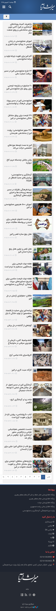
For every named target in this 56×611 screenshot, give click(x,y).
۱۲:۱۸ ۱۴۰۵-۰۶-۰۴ (9, 238)
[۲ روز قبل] (42, 29)
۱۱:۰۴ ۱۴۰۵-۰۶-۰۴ (9, 255)
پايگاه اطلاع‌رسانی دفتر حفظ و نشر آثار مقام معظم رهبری (35, 494)
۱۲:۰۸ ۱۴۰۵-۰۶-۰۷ (9, 151)
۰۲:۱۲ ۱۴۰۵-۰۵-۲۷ (9, 453)
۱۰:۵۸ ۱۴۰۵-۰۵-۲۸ (9, 421)
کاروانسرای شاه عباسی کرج (20, 355)
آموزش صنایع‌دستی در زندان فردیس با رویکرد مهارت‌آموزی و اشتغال (19, 44)
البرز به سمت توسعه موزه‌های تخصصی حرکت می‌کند (20, 147)
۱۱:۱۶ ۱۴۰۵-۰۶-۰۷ (9, 184)
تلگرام (50, 545)
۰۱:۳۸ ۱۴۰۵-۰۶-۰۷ (9, 92)
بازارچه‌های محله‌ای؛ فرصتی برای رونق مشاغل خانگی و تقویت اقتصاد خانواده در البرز (18, 464)
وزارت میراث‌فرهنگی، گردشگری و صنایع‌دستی (39, 510)
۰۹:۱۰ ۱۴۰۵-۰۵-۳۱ (9, 373)
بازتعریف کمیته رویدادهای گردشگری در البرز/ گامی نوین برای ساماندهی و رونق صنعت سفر (19, 29)
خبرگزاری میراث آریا (47, 7)
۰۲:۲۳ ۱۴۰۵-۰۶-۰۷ (9, 62)
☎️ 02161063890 (47, 557)
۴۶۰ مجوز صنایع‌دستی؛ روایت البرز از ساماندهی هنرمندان (19, 132)
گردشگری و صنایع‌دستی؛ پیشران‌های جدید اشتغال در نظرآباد (20, 177)
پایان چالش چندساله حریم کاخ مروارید (19, 162)
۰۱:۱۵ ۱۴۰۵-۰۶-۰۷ (9, 107)
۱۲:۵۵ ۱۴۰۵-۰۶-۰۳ (9, 291)
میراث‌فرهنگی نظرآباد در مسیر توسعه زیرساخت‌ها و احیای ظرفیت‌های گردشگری (19, 192)
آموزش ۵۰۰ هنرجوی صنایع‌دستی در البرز (18, 206)
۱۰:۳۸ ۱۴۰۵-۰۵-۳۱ (9, 358)
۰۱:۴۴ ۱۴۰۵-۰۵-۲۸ (9, 406)
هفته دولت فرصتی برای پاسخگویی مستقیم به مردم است (18, 265)
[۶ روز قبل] (42, 283)
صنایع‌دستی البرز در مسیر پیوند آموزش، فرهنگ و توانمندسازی (19, 102)
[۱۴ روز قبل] (42, 466)
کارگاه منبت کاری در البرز (22, 370)
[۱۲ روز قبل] (42, 389)
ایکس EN (48, 530)
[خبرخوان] (26, 595)
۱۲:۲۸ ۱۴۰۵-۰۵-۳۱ (9, 329)
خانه (27, 589)
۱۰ (3, 477)
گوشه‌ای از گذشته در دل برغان (19, 325)
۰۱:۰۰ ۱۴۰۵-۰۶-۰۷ (9, 122)
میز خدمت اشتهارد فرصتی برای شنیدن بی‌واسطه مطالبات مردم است (19, 222)
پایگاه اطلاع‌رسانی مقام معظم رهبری (42, 498)
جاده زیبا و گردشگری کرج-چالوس (21, 401)
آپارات (50, 533)
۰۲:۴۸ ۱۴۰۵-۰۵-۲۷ (9, 441)
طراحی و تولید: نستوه (27, 607)
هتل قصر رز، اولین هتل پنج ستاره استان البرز (20, 251)
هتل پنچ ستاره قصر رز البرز (21, 234)
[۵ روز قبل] (42, 239)
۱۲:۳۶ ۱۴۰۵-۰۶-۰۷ (9, 137)
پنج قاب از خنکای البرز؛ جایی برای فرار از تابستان (18, 448)
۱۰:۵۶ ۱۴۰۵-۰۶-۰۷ (9, 199)
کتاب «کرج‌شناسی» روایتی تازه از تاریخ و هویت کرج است (18, 416)
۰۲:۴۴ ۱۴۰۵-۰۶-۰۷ (9, 50)
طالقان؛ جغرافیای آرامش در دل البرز (19, 297)
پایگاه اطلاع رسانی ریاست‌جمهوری (42, 506)
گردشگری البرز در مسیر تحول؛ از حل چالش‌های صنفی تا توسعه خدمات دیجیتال (19, 387)
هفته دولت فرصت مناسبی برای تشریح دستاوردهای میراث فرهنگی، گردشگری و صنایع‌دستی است (18, 283)
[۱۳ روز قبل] (42, 434)
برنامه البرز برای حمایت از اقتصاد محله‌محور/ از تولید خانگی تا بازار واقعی (18, 313)
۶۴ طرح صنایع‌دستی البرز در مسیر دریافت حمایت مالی (18, 73)
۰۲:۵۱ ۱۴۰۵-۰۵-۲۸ (9, 394)
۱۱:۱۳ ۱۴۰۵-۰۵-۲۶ (9, 470)
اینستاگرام (48, 522)
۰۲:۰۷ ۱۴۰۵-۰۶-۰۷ (9, 77)
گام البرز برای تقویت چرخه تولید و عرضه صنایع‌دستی (18, 58)
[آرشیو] (22, 595)
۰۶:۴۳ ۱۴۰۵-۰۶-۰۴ (9, 270)
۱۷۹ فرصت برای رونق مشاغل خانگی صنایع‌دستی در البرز (20, 117)
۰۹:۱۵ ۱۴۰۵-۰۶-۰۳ (9, 302)
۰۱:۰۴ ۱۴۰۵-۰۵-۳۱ (9, 320)
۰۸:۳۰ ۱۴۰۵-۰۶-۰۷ (9, 228)
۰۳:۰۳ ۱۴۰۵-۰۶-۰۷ (9, 36)
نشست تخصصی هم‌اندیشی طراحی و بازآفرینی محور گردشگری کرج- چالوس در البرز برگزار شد (19, 434)
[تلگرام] (34, 595)
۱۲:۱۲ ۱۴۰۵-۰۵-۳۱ (9, 346)
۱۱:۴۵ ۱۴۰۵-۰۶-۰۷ (9, 166)
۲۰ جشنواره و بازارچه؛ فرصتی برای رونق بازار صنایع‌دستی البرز (19, 87)
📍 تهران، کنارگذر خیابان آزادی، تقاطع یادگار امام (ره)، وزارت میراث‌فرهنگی (29, 565)
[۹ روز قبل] (42, 315)
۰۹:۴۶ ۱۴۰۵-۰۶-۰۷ (9, 211)
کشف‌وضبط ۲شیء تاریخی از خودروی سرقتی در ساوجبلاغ (20, 342)
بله (51, 537)
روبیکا (50, 541)
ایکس (50, 526)
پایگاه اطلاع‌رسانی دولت (46, 502)
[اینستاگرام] (30, 595)
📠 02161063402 (47, 561)
